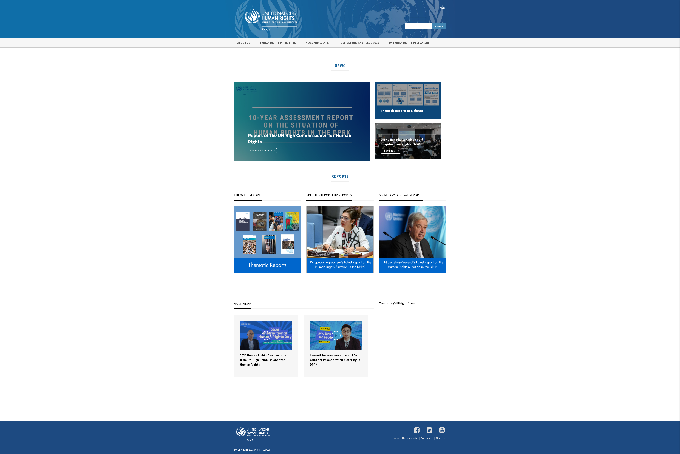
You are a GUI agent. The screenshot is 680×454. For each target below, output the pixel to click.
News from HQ (391, 151)
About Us (244, 42)
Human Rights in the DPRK (278, 42)
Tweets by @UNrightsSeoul (397, 303)
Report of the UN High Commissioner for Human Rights (300, 138)
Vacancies (413, 438)
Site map (441, 438)
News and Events (317, 42)
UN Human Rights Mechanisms (409, 42)
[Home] (267, 18)
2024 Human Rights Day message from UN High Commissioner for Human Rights (263, 359)
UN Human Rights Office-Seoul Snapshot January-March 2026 (402, 141)
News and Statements (262, 150)
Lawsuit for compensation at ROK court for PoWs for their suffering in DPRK (335, 359)
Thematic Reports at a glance (402, 110)
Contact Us (427, 438)
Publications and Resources (359, 42)
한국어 (443, 8)
